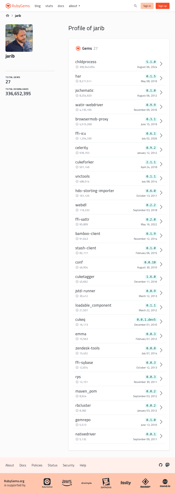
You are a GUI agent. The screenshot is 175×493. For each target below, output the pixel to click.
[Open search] (135, 6)
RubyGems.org (14, 480)
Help (83, 465)
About (9, 465)
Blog (38, 5)
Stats (49, 5)
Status (52, 465)
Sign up (162, 6)
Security (68, 465)
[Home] (7, 15)
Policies (37, 465)
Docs (61, 5)
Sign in (147, 6)
